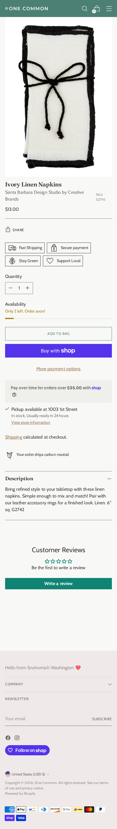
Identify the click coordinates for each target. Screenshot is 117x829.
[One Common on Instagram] (17, 739)
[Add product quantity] (27, 288)
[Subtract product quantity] (10, 288)
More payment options (58, 368)
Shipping (13, 437)
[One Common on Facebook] (8, 739)
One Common (46, 783)
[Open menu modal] (109, 8)
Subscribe (102, 719)
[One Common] (26, 8)
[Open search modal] (84, 8)
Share (18, 230)
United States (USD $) (28, 774)
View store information (30, 422)
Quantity (13, 276)
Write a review (58, 583)
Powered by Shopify (20, 793)
